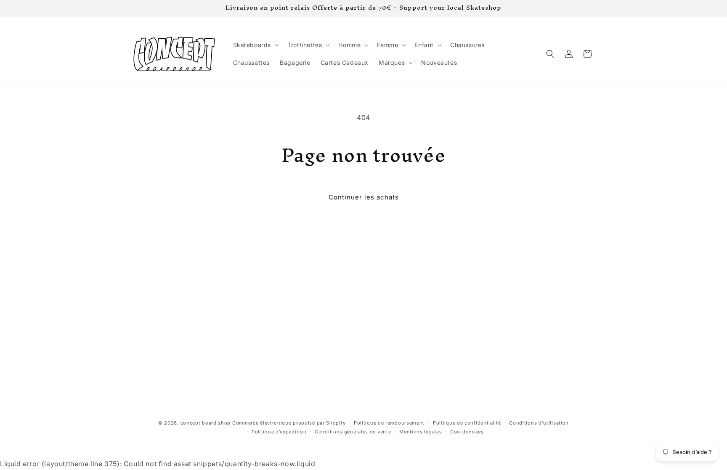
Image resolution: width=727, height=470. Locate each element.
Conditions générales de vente (353, 432)
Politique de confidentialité (467, 423)
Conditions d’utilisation (539, 423)
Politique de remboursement (389, 423)
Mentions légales (420, 432)
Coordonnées (467, 432)
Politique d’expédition (279, 432)
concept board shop (205, 423)
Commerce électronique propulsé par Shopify (288, 423)
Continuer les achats (364, 197)
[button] (255, 45)
